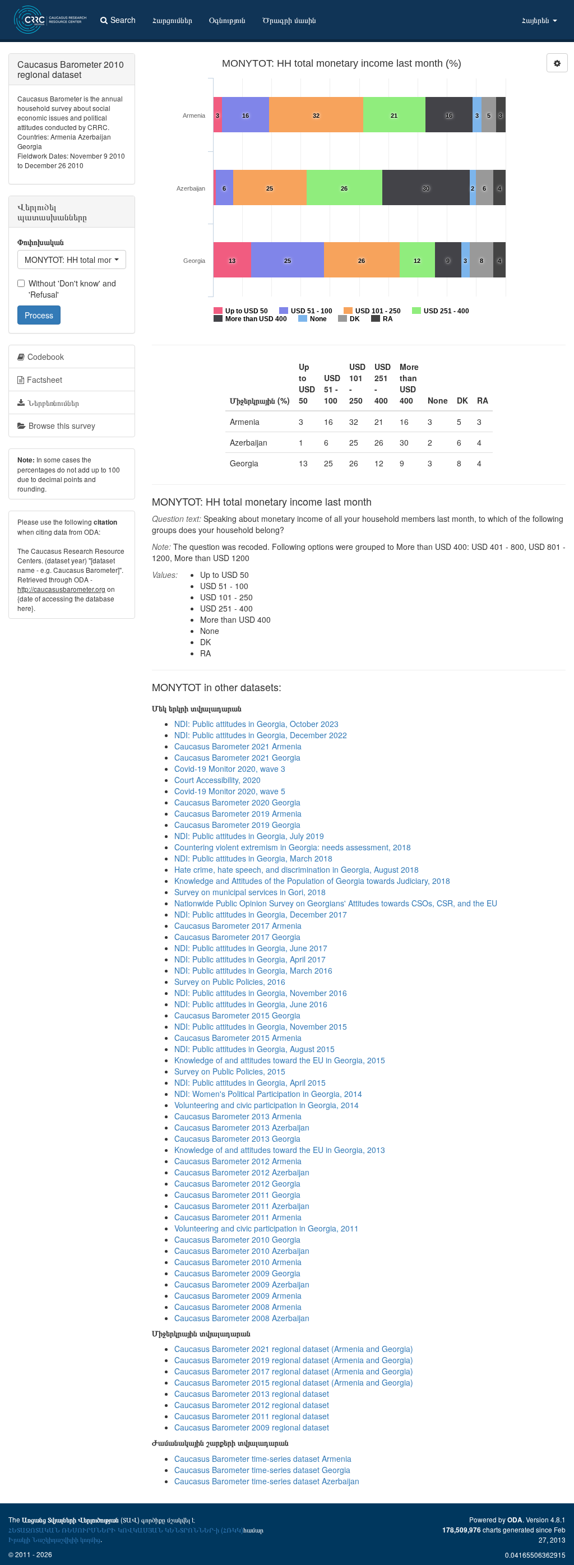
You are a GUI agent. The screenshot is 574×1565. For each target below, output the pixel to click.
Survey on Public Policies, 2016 (229, 981)
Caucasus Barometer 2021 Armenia (238, 746)
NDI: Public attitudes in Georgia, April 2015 (250, 1082)
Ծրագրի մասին (289, 19)
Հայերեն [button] (537, 19)
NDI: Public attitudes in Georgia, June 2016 (250, 1004)
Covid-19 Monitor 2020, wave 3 (229, 768)
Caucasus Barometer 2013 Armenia (238, 1116)
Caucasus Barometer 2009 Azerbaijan (241, 1284)
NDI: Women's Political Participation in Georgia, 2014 (268, 1093)
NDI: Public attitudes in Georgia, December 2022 (260, 734)
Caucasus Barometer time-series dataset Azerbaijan (266, 1481)
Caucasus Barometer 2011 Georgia (237, 1194)
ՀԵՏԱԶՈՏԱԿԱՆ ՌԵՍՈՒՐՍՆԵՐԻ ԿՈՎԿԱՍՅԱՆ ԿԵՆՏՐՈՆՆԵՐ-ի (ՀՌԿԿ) (125, 1529)
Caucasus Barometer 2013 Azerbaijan (241, 1127)
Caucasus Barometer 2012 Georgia (237, 1183)
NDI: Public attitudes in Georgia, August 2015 (254, 1048)
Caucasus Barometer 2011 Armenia (238, 1217)
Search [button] (123, 19)
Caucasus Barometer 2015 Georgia (237, 1015)
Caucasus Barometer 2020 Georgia (237, 802)
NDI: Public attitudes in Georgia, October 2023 (256, 723)
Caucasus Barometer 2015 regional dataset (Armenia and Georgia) (293, 1382)
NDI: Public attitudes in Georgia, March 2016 (253, 970)
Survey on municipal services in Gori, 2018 (250, 891)
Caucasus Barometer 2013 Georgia (237, 1138)
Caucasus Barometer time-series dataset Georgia (262, 1469)
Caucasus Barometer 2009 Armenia (238, 1295)
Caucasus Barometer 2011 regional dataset (251, 1416)
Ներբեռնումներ (53, 402)
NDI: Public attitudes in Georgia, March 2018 (253, 858)
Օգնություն (227, 19)
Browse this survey (62, 425)
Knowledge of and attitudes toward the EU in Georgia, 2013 (279, 1149)
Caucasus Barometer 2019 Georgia (237, 824)
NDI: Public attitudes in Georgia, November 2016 (260, 992)
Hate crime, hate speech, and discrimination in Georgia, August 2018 (296, 869)
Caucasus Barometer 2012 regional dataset (251, 1404)
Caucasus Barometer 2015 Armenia (238, 1037)
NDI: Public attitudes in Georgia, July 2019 (249, 835)
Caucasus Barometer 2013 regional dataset (251, 1393)
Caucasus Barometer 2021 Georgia (237, 757)
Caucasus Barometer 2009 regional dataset (251, 1427)
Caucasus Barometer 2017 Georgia (237, 936)
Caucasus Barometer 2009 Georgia (237, 1273)
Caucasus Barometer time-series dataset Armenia (262, 1458)
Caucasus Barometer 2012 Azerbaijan (241, 1172)
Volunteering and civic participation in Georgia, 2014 (266, 1104)
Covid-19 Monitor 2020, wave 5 (229, 791)
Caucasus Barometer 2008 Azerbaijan (241, 1317)
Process (39, 315)
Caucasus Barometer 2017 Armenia (238, 925)
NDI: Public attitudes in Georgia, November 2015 (260, 1026)
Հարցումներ (172, 19)
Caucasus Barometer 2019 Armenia (238, 813)
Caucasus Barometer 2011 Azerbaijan (241, 1205)
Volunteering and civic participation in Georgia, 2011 (266, 1228)
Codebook (45, 356)
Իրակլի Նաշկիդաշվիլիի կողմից (54, 1539)
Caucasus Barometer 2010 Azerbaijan (241, 1250)
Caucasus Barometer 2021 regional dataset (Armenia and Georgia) (293, 1348)
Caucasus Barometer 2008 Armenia (238, 1306)
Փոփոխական (40, 241)
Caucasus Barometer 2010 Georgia (237, 1239)
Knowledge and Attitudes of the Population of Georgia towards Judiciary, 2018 (312, 880)
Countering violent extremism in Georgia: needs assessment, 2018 (292, 847)
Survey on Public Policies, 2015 (229, 1071)
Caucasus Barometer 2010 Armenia (238, 1261)
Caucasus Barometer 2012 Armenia (238, 1160)
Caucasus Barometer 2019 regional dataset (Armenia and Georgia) (293, 1359)
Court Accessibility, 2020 (217, 779)
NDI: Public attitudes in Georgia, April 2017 (250, 959)
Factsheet (44, 379)
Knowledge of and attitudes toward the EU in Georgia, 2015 (279, 1060)
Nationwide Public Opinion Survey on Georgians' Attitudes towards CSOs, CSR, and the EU (335, 903)
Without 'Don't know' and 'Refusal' (72, 288)
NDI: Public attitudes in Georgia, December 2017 (260, 914)
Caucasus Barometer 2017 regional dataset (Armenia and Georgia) (293, 1371)
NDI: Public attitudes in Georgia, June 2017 (250, 947)
